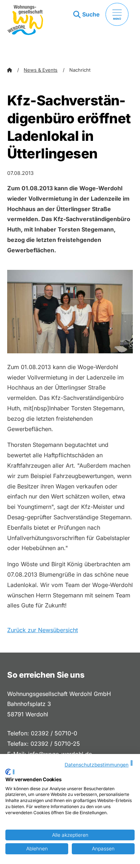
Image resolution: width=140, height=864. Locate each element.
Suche (91, 14)
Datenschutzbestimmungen (97, 765)
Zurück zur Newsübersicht (42, 630)
